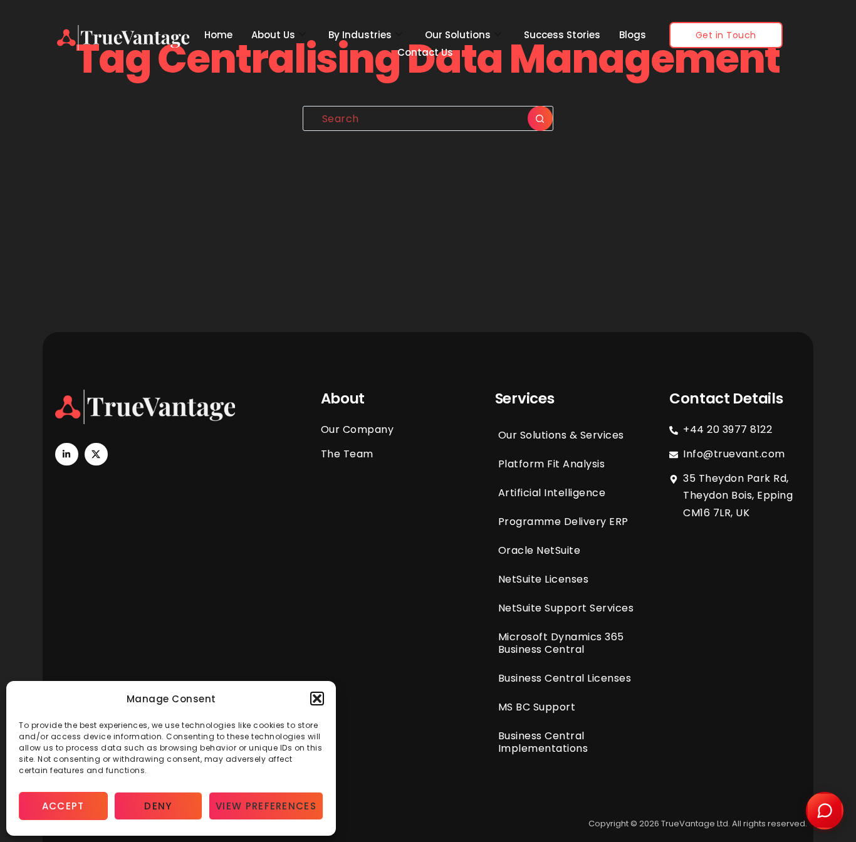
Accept (63, 806)
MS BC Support (537, 707)
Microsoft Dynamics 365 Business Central (561, 643)
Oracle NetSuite (539, 550)
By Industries (360, 34)
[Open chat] (824, 810)
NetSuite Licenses (543, 579)
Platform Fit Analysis (551, 464)
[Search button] (540, 118)
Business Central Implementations (543, 742)
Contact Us (425, 52)
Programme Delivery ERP (563, 521)
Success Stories (562, 34)
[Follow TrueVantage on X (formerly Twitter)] (96, 454)
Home (218, 34)
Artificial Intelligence (552, 493)
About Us (273, 34)
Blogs (632, 34)
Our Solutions (458, 34)
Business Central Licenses (565, 678)
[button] (317, 698)
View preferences (266, 806)
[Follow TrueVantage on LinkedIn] (66, 454)
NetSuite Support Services (566, 608)
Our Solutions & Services (561, 435)
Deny (158, 806)
